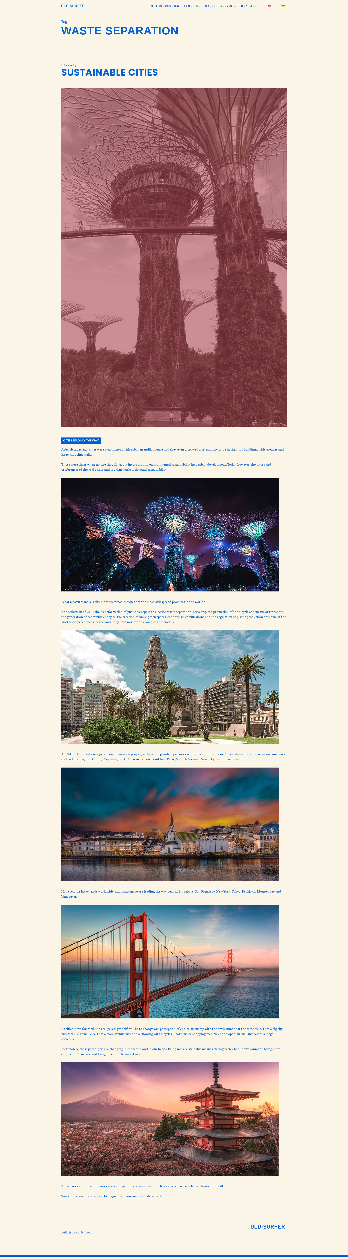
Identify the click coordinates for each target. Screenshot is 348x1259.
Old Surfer (73, 754)
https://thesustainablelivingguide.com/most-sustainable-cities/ (117, 1196)
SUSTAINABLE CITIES (109, 72)
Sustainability (70, 65)
